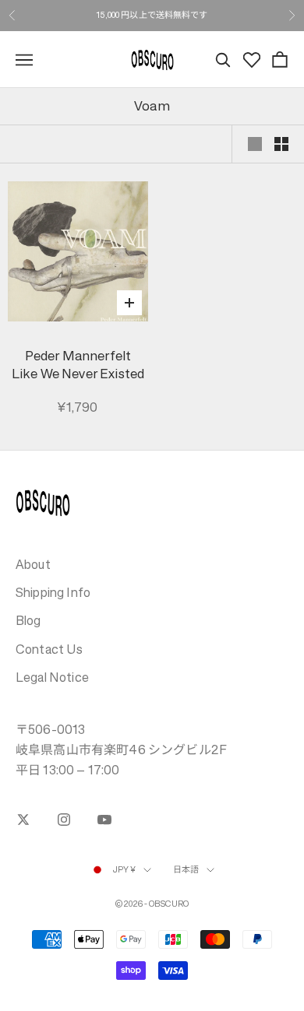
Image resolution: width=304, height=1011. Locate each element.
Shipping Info (53, 592)
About (33, 564)
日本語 (186, 870)
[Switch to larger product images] (255, 144)
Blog (28, 620)
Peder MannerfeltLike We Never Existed (78, 365)
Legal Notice (52, 677)
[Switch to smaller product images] (281, 144)
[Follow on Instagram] (64, 819)
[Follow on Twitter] (23, 819)
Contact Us (49, 649)
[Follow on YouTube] (104, 819)
